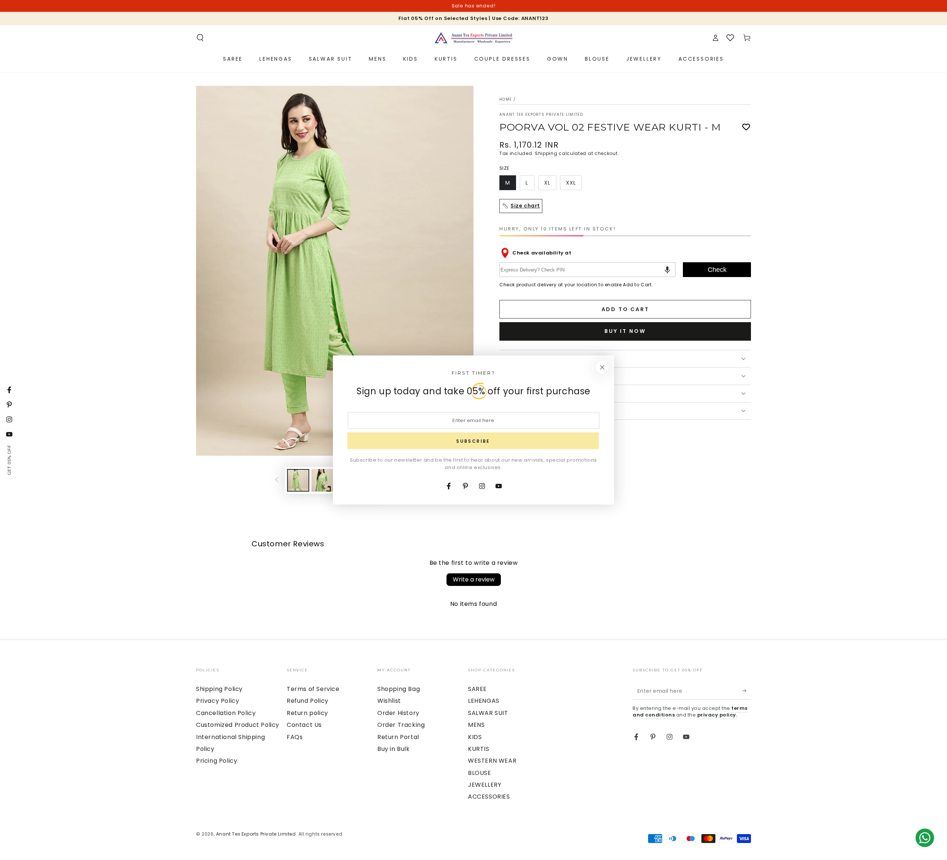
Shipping (546, 153)
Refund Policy (307, 701)
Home (505, 99)
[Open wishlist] (730, 38)
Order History (398, 713)
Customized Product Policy (237, 725)
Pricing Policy (216, 760)
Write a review (474, 579)
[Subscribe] (746, 691)
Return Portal (398, 737)
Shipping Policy (219, 689)
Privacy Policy (217, 701)
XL (550, 184)
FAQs (295, 737)
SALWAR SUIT (488, 713)
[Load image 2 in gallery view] (322, 480)
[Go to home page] (473, 37)
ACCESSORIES (489, 796)
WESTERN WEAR (492, 760)
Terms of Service (313, 689)
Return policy (307, 713)
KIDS (475, 737)
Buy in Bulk (393, 749)
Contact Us (304, 725)
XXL (574, 184)
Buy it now (625, 331)
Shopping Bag (398, 689)
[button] (200, 38)
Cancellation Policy (226, 713)
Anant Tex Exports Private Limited (541, 114)
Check (717, 269)
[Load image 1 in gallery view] (298, 480)
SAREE (477, 689)
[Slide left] (277, 480)
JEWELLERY (484, 784)
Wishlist (389, 701)
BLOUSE (479, 773)
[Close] (602, 367)
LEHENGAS (483, 701)
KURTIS (478, 749)
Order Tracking (401, 725)
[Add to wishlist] (746, 127)
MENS (476, 725)
